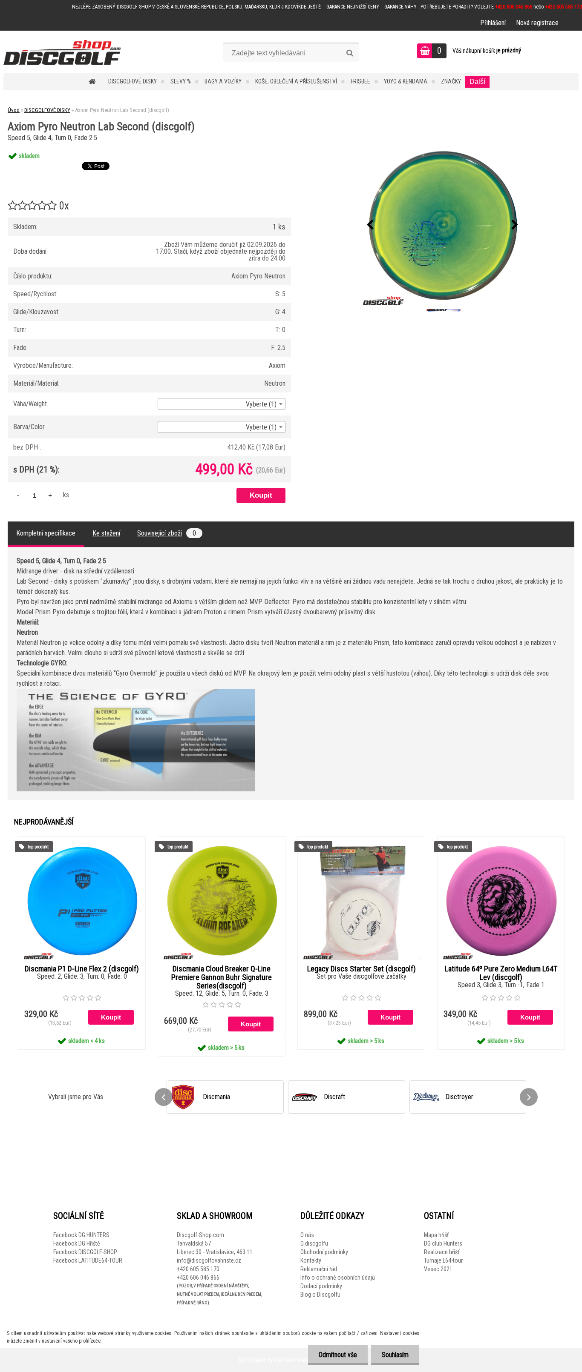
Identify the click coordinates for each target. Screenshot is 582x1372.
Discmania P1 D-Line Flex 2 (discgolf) (82, 969)
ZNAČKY (451, 81)
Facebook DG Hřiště (76, 1243)
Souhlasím (395, 1355)
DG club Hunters (443, 1243)
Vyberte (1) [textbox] (261, 404)
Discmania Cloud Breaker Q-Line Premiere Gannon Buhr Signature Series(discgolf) (221, 977)
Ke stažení (106, 533)
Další (477, 81)
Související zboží (166, 533)
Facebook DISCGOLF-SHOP (85, 1252)
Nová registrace (537, 23)
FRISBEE (360, 81)
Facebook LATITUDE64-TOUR (87, 1260)
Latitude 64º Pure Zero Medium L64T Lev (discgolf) (501, 973)
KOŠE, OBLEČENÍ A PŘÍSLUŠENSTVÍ (296, 81)
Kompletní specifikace (45, 533)
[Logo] (62, 52)
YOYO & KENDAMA (405, 81)
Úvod (14, 110)
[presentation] (370, 225)
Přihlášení (493, 23)
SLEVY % (180, 81)
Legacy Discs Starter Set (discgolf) (361, 969)
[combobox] (221, 404)
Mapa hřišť (436, 1235)
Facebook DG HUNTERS (81, 1235)
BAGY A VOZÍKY (223, 81)
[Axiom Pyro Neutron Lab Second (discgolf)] (442, 225)
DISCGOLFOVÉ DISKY (132, 81)
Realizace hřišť (441, 1252)
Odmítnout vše (338, 1355)
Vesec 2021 (438, 1269)
